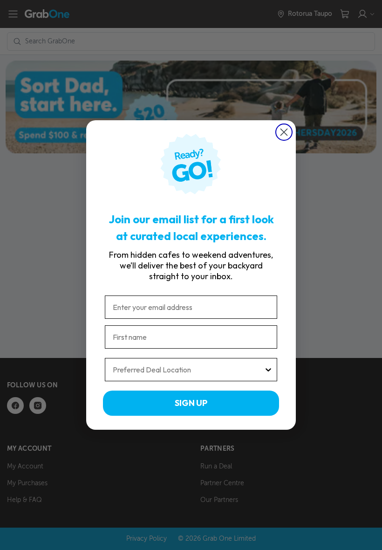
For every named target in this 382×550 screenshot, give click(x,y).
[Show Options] (268, 369)
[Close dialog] (284, 132)
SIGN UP (191, 403)
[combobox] (188, 369)
